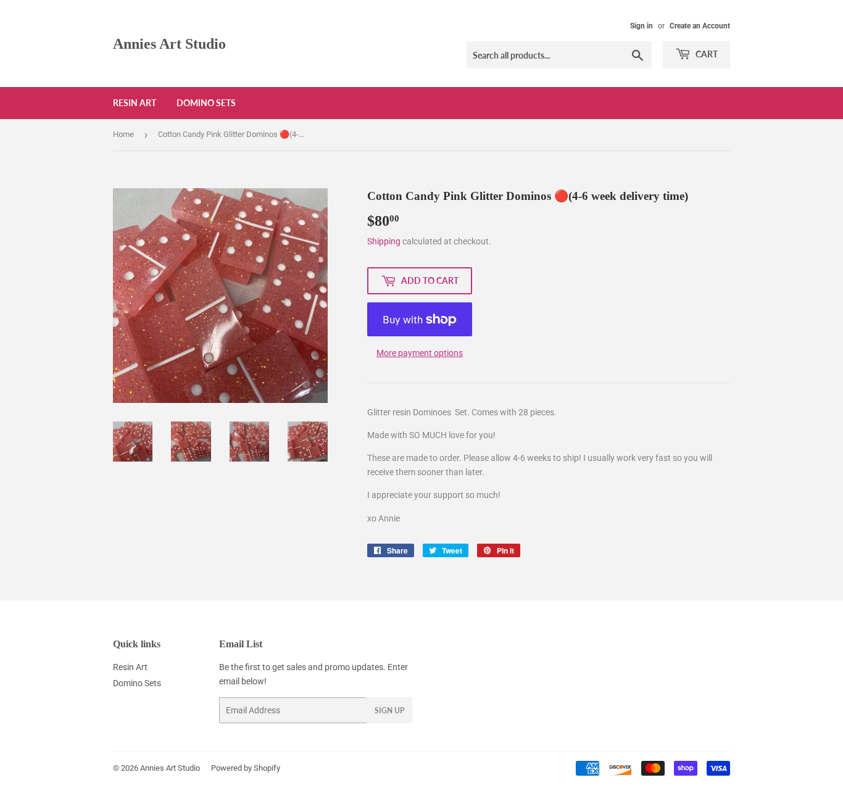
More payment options (419, 353)
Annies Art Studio (169, 43)
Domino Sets (206, 102)
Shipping (384, 241)
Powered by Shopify (245, 768)
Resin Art (134, 102)
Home (123, 134)
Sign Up (389, 710)
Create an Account (700, 26)
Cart (706, 54)
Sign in (641, 26)
